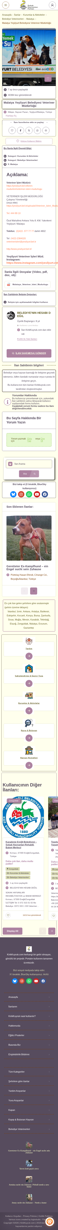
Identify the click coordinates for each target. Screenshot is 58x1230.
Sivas (11, 619)
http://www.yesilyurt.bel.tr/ (19, 249)
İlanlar (17, 15)
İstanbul (12, 611)
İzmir (19, 611)
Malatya (30, 19)
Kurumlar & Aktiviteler (34, 15)
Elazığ (13, 624)
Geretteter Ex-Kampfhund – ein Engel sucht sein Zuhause (27, 568)
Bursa (37, 615)
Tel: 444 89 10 (13, 213)
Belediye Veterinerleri (13, 19)
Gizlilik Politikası (46, 1216)
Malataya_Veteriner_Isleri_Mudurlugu (30, 284)
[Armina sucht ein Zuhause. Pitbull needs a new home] (29, 1179)
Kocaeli (21, 615)
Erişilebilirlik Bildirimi (18, 1054)
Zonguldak (22, 624)
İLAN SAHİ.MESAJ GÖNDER (31, 353)
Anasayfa (7, 15)
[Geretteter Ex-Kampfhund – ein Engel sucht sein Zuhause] (29, 1145)
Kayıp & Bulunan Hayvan (21, 1119)
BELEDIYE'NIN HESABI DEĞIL (34, 314)
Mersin (25, 619)
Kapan (11, 1110)
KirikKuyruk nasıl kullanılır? (22, 1016)
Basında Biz (14, 1045)
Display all (12, 931)
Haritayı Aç (11, 116)
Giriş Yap (29, 440)
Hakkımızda (14, 1026)
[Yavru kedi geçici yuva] (29, 1163)
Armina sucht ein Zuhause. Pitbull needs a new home (29, 1186)
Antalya (35, 611)
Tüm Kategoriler (16, 1072)
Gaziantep (29, 628)
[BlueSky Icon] (13, 494)
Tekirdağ (44, 619)
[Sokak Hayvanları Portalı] (29, 5)
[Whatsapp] (29, 494)
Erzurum (43, 624)
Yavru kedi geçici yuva (29, 1169)
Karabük (34, 619)
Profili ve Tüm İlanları (27, 339)
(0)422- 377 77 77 (25, 231)
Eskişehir (11, 615)
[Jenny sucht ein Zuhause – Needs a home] (29, 1197)
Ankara (26, 611)
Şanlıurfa (45, 615)
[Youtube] (37, 494)
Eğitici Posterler (16, 1035)
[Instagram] (21, 494)
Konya (29, 615)
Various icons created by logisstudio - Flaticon (29, 1219)
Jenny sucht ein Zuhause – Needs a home (29, 1203)
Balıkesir (44, 611)
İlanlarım (12, 1006)
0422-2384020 (18, 238)
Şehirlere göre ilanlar (18, 1081)
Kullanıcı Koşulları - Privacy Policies (21, 1216)
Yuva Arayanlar (16, 1100)
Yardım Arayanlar (17, 1091)
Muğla (18, 619)
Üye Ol (43, 440)
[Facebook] (45, 494)
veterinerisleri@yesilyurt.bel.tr (21, 241)
